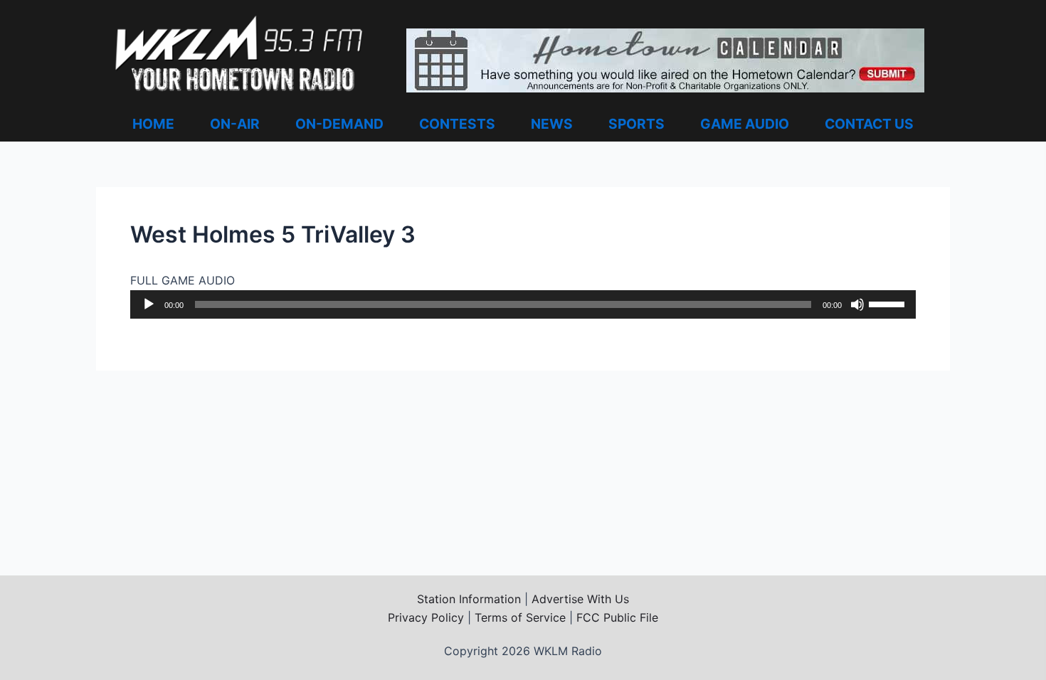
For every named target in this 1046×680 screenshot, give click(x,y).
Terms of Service (520, 617)
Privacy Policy (426, 617)
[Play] (149, 304)
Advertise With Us (580, 599)
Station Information (469, 599)
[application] (523, 304)
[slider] (889, 303)
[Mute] (857, 304)
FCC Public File (617, 617)
